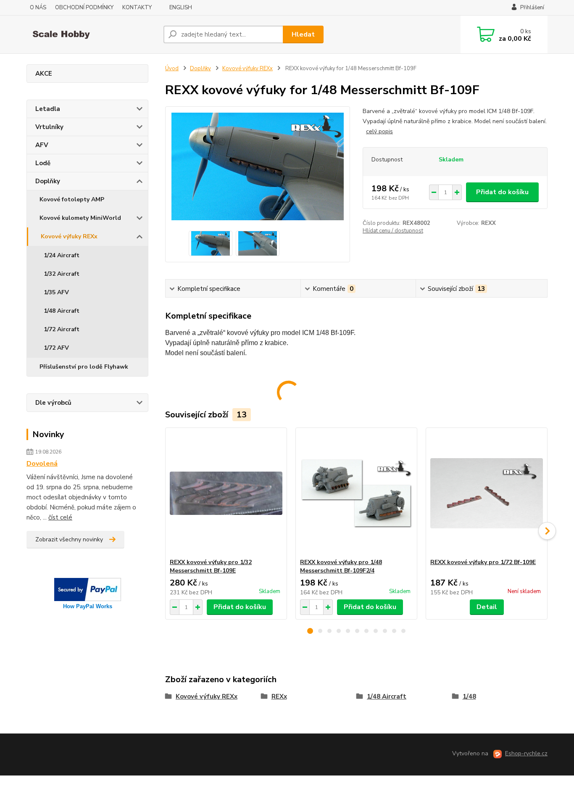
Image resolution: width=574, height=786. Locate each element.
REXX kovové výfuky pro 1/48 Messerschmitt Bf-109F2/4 (341, 566)
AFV (41, 145)
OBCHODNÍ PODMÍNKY (84, 7)
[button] (310, 631)
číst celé (60, 517)
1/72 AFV (56, 348)
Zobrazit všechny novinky (69, 539)
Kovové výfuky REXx (69, 236)
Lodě (42, 163)
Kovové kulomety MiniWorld (80, 218)
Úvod (172, 68)
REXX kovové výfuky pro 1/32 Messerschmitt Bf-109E (211, 566)
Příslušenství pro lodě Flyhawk (83, 367)
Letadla (47, 109)
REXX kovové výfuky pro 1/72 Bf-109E (483, 562)
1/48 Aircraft (61, 311)
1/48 (469, 696)
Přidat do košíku (502, 192)
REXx (279, 696)
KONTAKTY (137, 7)
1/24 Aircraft (61, 255)
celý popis (379, 131)
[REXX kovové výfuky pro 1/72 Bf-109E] (486, 493)
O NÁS (38, 7)
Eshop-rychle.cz (526, 753)
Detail (487, 607)
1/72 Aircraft (61, 329)
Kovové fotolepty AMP (71, 199)
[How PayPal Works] (87, 588)
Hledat (303, 34)
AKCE (43, 73)
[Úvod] (91, 34)
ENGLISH (180, 7)
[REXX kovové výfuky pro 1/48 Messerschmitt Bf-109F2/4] (356, 493)
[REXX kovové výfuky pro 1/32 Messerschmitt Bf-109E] (226, 493)
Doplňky (47, 181)
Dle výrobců (53, 402)
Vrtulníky (49, 127)
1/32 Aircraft (61, 274)
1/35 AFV (56, 292)
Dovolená (42, 463)
